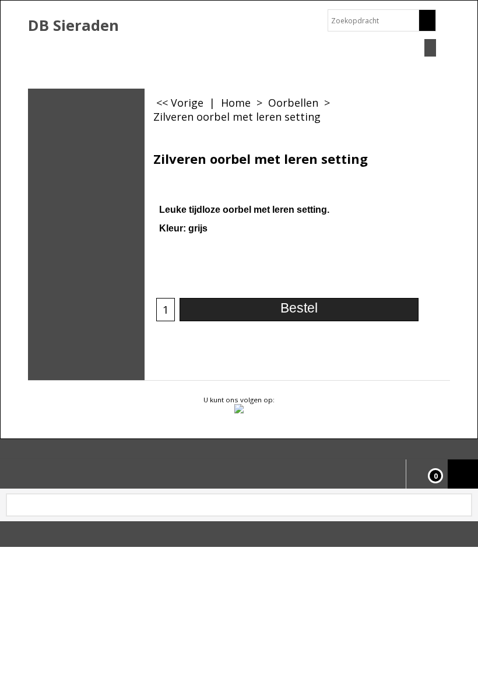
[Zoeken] (427, 20)
